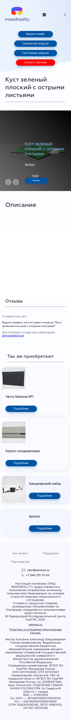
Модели (29, 164)
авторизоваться (13, 335)
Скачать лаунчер (35, 62)
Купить (36, 180)
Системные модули (35, 53)
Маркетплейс (35, 34)
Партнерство (20, 561)
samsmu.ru (35, 624)
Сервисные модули (35, 43)
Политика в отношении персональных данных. (35, 631)
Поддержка (51, 553)
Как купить (20, 553)
